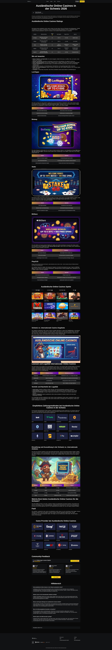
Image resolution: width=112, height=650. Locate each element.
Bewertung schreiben (75, 560)
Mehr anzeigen (56, 577)
